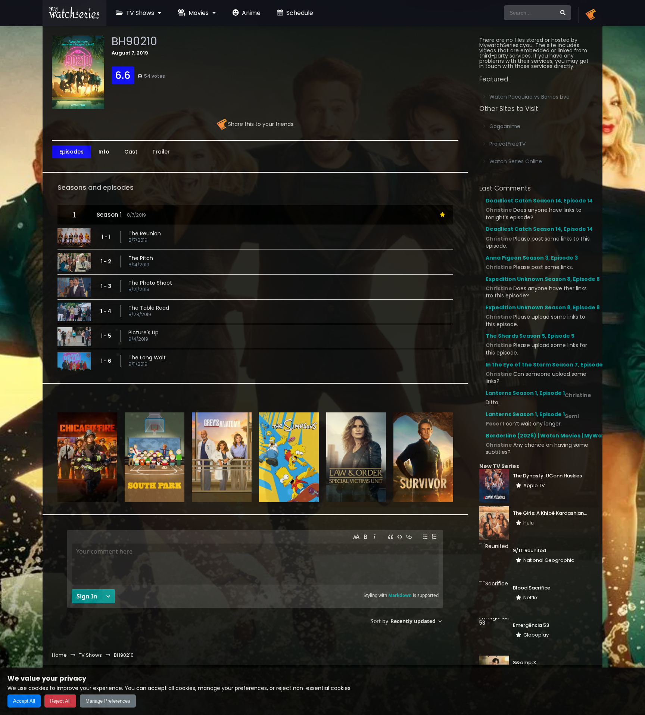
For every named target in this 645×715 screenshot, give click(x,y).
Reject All (60, 701)
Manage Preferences (107, 701)
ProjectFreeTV (507, 144)
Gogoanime (504, 126)
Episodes (71, 151)
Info (104, 151)
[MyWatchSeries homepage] (590, 15)
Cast (130, 151)
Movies (198, 13)
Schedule (299, 13)
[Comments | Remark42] (255, 580)
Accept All (24, 701)
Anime (250, 13)
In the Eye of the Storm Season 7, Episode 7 (546, 364)
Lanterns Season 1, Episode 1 (525, 393)
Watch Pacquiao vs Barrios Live (529, 96)
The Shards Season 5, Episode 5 (530, 336)
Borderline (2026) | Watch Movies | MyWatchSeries (557, 435)
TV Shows (139, 13)
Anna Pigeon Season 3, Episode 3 (532, 257)
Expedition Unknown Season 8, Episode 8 (543, 279)
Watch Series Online (515, 161)
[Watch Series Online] (74, 17)
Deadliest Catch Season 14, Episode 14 (539, 200)
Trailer (161, 151)
